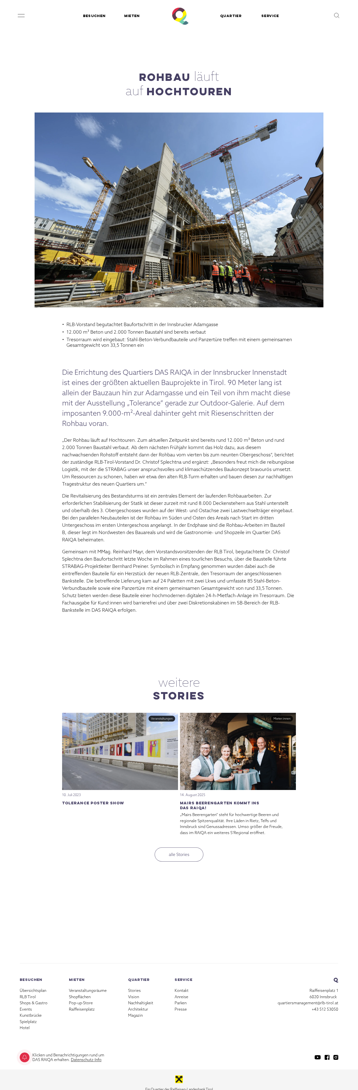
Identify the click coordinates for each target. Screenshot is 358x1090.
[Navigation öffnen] (21, 15)
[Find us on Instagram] (335, 1057)
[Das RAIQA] (179, 15)
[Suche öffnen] (337, 15)
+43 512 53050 (325, 1009)
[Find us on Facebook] (327, 1057)
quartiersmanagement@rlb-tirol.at (308, 1002)
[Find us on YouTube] (318, 1057)
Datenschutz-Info (86, 1059)
